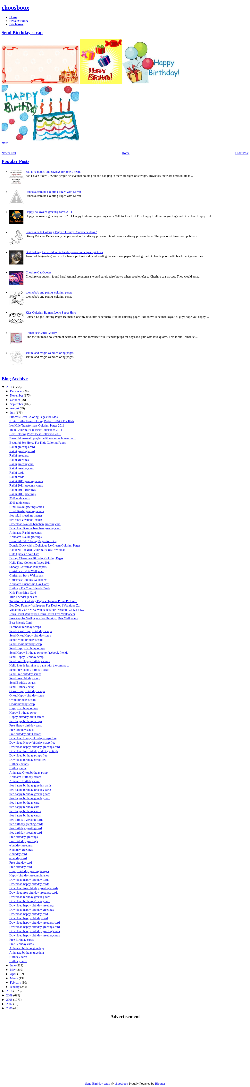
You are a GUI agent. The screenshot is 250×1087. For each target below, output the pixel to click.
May (13, 969)
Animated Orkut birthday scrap (28, 772)
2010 (9, 991)
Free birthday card (20, 862)
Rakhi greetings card (22, 447)
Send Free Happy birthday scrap (29, 669)
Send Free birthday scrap (24, 678)
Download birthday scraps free (28, 755)
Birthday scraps (19, 764)
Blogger (160, 1083)
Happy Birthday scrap (23, 712)
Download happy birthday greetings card (34, 746)
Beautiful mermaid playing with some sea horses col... (42, 438)
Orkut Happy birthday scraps (27, 691)
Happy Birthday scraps (23, 708)
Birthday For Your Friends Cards (29, 588)
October (15, 399)
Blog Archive (15, 378)
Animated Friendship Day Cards (29, 584)
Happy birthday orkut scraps (26, 716)
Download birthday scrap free (27, 759)
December (16, 391)
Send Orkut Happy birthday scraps (30, 631)
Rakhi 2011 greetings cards (26, 481)
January (15, 986)
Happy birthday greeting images (29, 871)
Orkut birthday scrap (22, 704)
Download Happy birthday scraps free (32, 738)
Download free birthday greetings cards (33, 888)
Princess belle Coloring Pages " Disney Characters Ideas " (61, 232)
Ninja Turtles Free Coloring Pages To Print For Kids (41, 421)
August (15, 408)
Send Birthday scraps (22, 682)
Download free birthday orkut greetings (33, 751)
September (17, 404)
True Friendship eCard (23, 597)
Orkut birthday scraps (22, 699)
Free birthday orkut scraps (25, 734)
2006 (9, 1008)
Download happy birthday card (28, 914)
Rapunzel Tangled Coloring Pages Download (37, 549)
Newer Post (9, 153)
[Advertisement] (34, 1050)
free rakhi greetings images (25, 515)
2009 (9, 995)
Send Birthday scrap (22, 32)
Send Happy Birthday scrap (26, 657)
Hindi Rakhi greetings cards (26, 507)
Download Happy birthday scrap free (32, 742)
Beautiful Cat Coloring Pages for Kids (32, 541)
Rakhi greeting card (21, 464)
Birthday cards (18, 956)
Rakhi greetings (19, 455)
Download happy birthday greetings (31, 905)
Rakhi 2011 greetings (22, 489)
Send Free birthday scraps (25, 674)
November (17, 395)
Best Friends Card (20, 622)
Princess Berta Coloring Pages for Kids (33, 417)
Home (125, 153)
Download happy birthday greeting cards (34, 931)
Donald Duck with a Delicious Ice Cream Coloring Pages (44, 545)
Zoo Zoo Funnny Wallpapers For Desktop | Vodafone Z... (44, 605)
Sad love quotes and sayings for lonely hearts (53, 171)
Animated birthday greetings (26, 948)
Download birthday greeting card (29, 896)
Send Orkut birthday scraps (26, 639)
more (5, 143)
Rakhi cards (16, 472)
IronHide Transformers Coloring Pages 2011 (36, 425)
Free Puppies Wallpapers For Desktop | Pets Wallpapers (43, 618)
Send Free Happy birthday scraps (29, 661)
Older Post (241, 153)
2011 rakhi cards (19, 498)
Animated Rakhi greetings (25, 532)
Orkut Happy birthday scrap (26, 695)
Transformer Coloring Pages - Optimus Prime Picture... (43, 601)
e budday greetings (21, 845)
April (13, 974)
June (13, 965)
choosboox (15, 7)
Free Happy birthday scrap (25, 725)
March (14, 978)
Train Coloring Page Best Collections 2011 (35, 429)
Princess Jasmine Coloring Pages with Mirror (53, 191)
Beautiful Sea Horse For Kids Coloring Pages (37, 442)
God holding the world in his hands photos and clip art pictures (64, 252)
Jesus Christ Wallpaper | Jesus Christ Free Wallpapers (42, 614)
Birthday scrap (18, 768)
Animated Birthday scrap (24, 781)
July (13, 412)
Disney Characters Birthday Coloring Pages (36, 558)
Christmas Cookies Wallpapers (28, 579)
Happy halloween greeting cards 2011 (49, 211)
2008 (9, 999)
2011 (9, 387)
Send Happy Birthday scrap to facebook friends (38, 652)
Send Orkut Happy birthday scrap (30, 635)
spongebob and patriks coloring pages (49, 292)
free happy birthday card (24, 802)
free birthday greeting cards (26, 819)
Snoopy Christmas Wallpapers (27, 567)
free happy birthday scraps (25, 721)
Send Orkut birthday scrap (25, 644)
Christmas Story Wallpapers (26, 575)
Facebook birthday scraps (25, 627)
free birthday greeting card (25, 828)
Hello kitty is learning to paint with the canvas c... (39, 665)
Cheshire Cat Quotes (38, 272)
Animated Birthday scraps (25, 776)
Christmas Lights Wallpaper (26, 571)
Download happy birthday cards (29, 879)
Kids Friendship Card (22, 592)
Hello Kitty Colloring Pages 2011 (30, 562)
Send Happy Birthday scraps (27, 648)
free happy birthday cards (25, 811)
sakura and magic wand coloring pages (49, 352)
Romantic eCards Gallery (41, 332)
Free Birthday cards (21, 939)
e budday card (18, 854)
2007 (9, 1004)
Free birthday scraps (21, 729)
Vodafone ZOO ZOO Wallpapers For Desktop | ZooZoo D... (47, 609)
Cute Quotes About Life (24, 554)
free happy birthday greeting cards (30, 785)
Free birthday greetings (23, 836)
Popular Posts (15, 161)
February (16, 982)
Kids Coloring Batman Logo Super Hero (51, 312)
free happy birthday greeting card (29, 794)
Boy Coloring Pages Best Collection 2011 (35, 434)
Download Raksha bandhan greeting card (35, 524)
